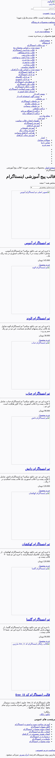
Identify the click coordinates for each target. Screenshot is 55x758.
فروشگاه (46, 43)
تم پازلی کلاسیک (22, 77)
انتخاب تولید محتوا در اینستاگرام (36, 729)
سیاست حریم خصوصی (45, 750)
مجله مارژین (44, 116)
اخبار (43, 138)
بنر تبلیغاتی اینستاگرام (30, 101)
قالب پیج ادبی (29, 65)
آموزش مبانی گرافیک (25, 135)
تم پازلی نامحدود (22, 79)
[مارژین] (48, 6)
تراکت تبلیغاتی (39, 108)
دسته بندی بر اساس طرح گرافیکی (25, 70)
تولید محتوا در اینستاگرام (39, 741)
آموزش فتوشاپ (28, 128)
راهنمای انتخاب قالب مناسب (27, 121)
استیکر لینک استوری (26, 91)
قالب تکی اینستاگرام (26, 84)
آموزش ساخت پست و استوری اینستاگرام (32, 724)
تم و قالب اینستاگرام (36, 45)
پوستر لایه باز (39, 94)
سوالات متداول (43, 140)
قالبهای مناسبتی (28, 67)
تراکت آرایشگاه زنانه (31, 113)
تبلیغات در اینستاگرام (41, 739)
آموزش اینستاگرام (32, 123)
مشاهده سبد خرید (42, 31)
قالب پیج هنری (28, 62)
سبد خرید (46, 145)
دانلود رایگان (45, 714)
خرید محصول (44, 265)
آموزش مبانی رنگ (27, 130)
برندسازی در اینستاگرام (40, 736)
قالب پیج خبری (28, 60)
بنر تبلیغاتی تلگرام (32, 104)
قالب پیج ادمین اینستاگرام (24, 50)
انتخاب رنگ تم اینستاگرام (39, 732)
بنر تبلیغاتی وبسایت (32, 106)
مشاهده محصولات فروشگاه (43, 22)
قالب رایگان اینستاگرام (25, 87)
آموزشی (41, 118)
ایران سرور (24, 755)
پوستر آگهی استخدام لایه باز (28, 96)
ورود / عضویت (49, 13)
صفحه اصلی (45, 40)
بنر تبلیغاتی (40, 99)
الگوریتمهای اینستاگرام (40, 727)
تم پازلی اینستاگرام (26, 74)
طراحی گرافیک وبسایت (25, 133)
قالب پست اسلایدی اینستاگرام (22, 89)
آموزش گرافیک (33, 125)
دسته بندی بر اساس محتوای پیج (26, 48)
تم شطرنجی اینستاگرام (25, 82)
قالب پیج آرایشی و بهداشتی (23, 57)
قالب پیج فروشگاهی (26, 52)
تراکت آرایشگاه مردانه (30, 111)
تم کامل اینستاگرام (27, 72)
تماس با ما (45, 143)
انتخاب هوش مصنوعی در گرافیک (36, 734)
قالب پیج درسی (28, 55)
